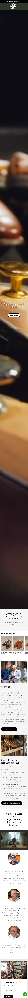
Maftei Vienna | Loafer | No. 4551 (18, 653)
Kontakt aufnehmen (9, 729)
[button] (2, 6)
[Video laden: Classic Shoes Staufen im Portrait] (14, 840)
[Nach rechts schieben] (17, 657)
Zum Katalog (14, 315)
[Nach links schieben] (10, 657)
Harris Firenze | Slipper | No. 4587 (6, 653)
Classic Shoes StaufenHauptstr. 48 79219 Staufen (10, 988)
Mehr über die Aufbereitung (11, 803)
